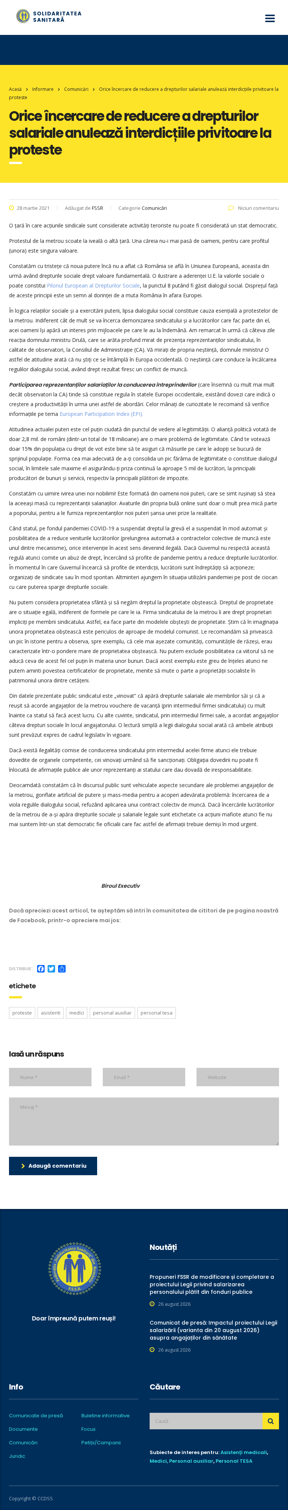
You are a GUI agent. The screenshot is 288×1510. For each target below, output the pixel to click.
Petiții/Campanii (101, 1443)
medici (76, 1012)
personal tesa (156, 1012)
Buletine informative (105, 1416)
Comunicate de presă (36, 1416)
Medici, (159, 1461)
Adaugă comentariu (57, 1166)
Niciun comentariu (258, 208)
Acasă (15, 89)
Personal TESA (234, 1461)
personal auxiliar (112, 1012)
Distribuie (20, 968)
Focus (88, 1429)
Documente (23, 1429)
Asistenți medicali (243, 1452)
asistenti (50, 1012)
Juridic (17, 1456)
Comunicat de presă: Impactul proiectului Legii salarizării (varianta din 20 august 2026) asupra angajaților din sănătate (213, 1330)
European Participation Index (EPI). (101, 413)
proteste (22, 1012)
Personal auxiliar (191, 1461)
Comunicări (23, 1443)
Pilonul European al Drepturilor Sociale (93, 285)
